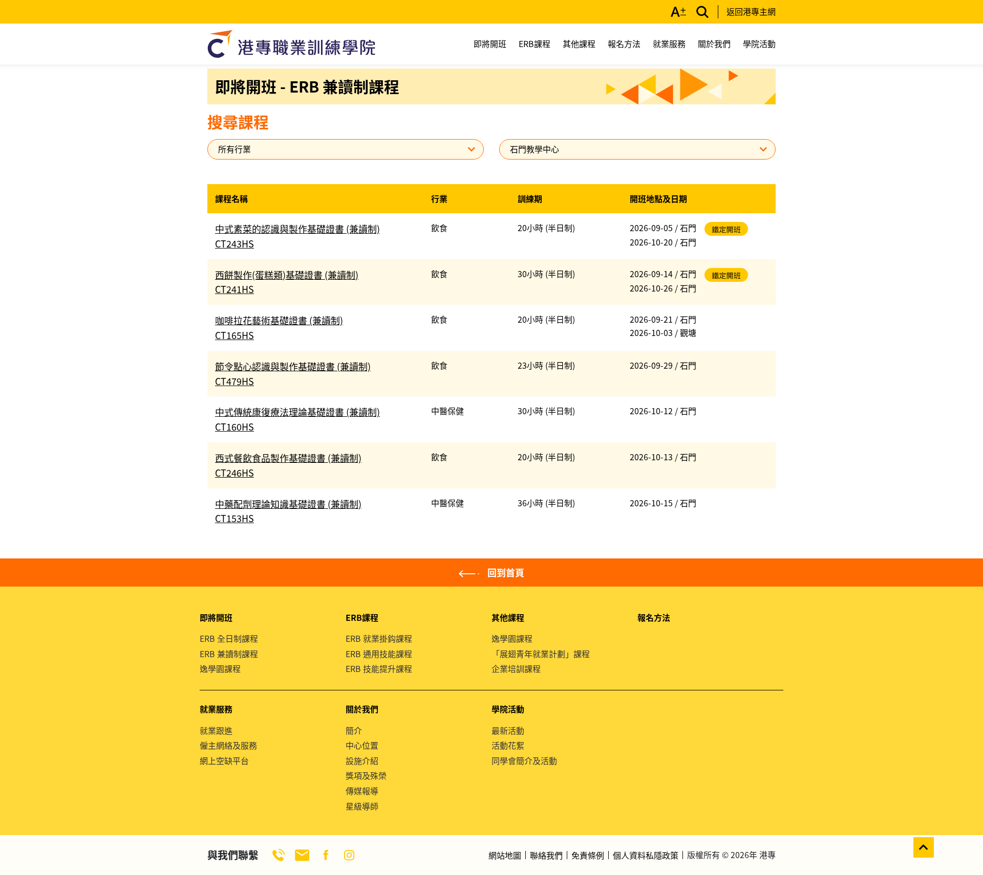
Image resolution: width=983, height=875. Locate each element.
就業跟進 (216, 730)
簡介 (354, 730)
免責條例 (587, 855)
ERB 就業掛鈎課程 (379, 638)
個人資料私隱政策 (645, 855)
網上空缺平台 (224, 760)
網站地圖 (504, 855)
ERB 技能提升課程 (379, 668)
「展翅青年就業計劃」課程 (541, 653)
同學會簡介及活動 (524, 760)
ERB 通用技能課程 (379, 653)
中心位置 (362, 745)
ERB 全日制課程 (229, 638)
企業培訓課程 (516, 668)
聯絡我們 (546, 855)
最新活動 (508, 730)
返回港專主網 (751, 11)
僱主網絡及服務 (228, 745)
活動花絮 (508, 745)
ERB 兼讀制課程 (229, 653)
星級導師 (362, 806)
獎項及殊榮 (366, 775)
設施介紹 (362, 760)
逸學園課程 (220, 668)
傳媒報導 (362, 790)
